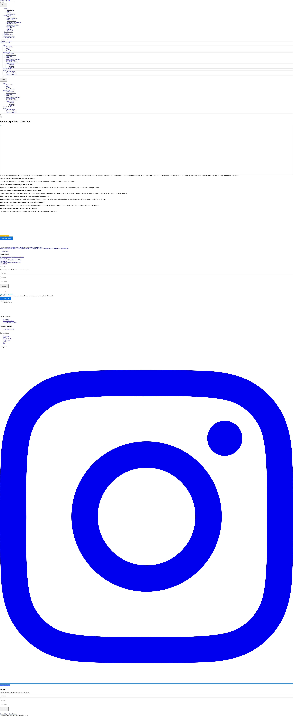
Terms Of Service (13, 714)
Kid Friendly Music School (35, 248)
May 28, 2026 (3, 264)
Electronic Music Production (14, 22)
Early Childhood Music (13, 25)
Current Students (11, 14)
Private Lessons (11, 16)
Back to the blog (5, 251)
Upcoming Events (8, 34)
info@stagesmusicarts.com (7, 309)
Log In (10, 41)
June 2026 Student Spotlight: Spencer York (10, 262)
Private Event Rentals (9, 36)
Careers (9, 12)
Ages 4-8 (9, 27)
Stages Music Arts (64, 248)
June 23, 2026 (3, 261)
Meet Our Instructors (12, 18)
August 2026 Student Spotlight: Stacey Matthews (12, 257)
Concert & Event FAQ (9, 37)
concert (27, 248)
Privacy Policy (3, 714)
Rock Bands (10, 19)
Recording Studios (8, 32)
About (5, 8)
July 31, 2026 (3, 258)
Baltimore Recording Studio (18, 248)
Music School (7, 15)
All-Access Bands (11, 21)
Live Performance (46, 248)
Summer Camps (11, 26)
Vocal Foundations (11, 23)
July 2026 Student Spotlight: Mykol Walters (10, 259)
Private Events (6, 340)
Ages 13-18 (10, 30)
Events (5, 33)
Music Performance (55, 248)
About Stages (10, 10)
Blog (8, 11)
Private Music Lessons (8, 329)
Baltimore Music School (6, 248)
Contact (3, 41)
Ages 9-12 (9, 29)
